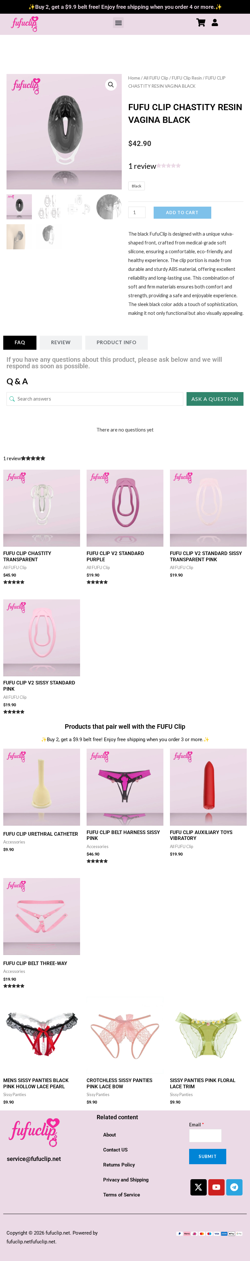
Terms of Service (121, 1195)
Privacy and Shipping (126, 1180)
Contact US (115, 1150)
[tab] (19, 343)
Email (196, 1124)
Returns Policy (119, 1165)
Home (134, 78)
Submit (208, 1156)
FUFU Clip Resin (187, 78)
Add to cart (182, 212)
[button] (118, 22)
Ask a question (215, 399)
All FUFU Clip (156, 78)
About (109, 1135)
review (142, 165)
